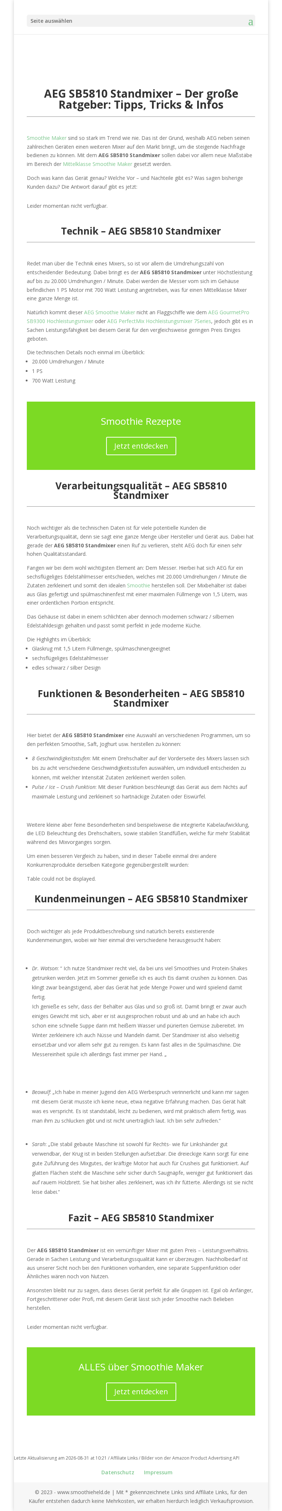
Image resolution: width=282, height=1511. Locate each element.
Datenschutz (117, 1472)
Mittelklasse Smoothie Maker (97, 163)
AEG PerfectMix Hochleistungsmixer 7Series (159, 321)
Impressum (158, 1472)
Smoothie (138, 585)
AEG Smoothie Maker (109, 312)
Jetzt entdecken (141, 446)
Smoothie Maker (46, 137)
